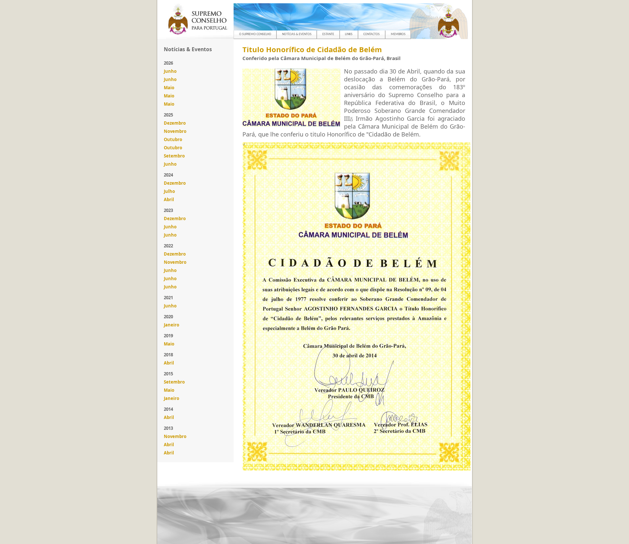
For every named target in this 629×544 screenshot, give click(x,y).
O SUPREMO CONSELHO (255, 34)
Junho (170, 71)
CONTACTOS (371, 34)
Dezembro (175, 123)
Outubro (173, 139)
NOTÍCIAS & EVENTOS (297, 34)
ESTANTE (328, 34)
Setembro (174, 156)
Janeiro (171, 325)
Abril (169, 199)
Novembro (175, 131)
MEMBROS (398, 34)
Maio (169, 88)
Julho (169, 191)
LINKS (349, 34)
